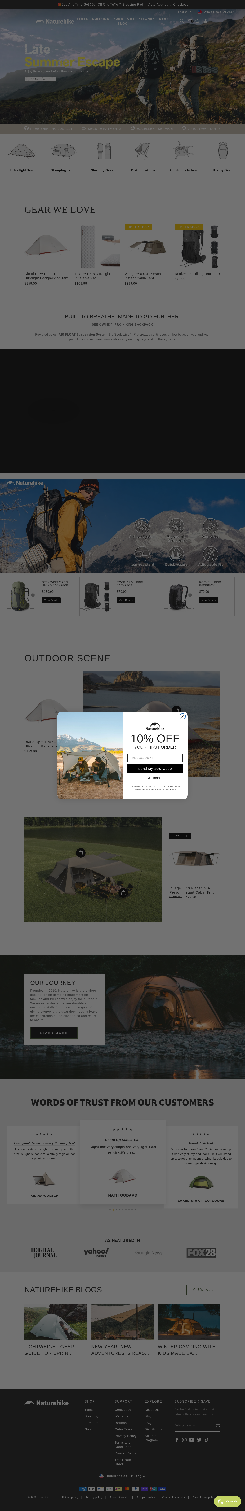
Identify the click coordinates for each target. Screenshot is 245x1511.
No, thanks (155, 778)
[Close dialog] (183, 716)
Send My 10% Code (155, 769)
